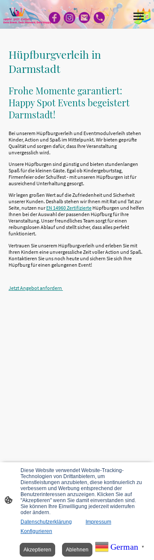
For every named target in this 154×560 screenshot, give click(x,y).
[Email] (84, 18)
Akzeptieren (37, 550)
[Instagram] (69, 18)
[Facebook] (54, 18)
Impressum (98, 522)
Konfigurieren (36, 531)
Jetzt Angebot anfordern (36, 288)
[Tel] (99, 18)
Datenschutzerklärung (46, 522)
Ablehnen (77, 550)
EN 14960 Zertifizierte (69, 208)
